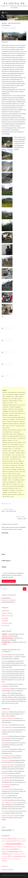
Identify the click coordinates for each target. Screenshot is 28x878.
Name (4, 554)
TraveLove (4, 693)
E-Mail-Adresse (6, 560)
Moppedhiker (5, 771)
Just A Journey (6, 760)
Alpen (15, 838)
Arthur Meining (20, 838)
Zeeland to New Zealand (8, 815)
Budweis (14, 841)
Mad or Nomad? (6, 669)
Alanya (5, 838)
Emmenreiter (5, 749)
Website (4, 567)
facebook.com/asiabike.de (9, 600)
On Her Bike (5, 684)
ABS (3, 838)
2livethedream (5, 712)
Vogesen (12, 858)
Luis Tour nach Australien (8, 765)
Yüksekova (4, 860)
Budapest (9, 841)
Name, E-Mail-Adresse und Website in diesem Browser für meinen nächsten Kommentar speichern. (13, 575)
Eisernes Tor (4, 844)
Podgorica (5, 854)
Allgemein (4, 610)
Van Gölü (23, 856)
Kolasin (6, 849)
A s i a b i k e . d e (14, 3)
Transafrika (5, 800)
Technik (4, 620)
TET (9, 856)
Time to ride (5, 795)
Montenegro (13, 851)
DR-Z (24, 841)
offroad (4, 618)
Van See (4, 858)
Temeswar (6, 856)
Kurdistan (15, 849)
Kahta (3, 849)
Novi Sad (20, 851)
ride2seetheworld (6, 688)
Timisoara (13, 856)
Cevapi (18, 841)
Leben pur (4, 661)
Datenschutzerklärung (7, 869)
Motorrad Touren (6, 615)
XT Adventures (6, 811)
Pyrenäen (10, 854)
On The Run (5, 775)
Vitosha (9, 858)
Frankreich (7, 846)
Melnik (19, 849)
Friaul (12, 846)
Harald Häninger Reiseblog (9, 756)
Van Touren (5, 625)
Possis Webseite (6, 784)
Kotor (10, 849)
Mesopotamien (5, 851)
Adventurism (5, 725)
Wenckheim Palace (17, 858)
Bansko (24, 838)
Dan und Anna (5, 736)
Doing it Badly (5, 743)
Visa (7, 858)
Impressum (5, 866)
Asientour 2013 (7, 503)
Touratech (18, 856)
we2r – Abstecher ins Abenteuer (10, 802)
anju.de (4, 727)
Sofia (3, 856)
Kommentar (5, 533)
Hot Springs (24, 846)
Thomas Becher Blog (7, 789)
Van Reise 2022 (6, 623)
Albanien (10, 838)
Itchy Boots (5, 654)
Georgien (19, 846)
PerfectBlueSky (6, 780)
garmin (15, 846)
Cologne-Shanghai (7, 730)
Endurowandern (14, 844)
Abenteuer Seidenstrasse (8, 718)
